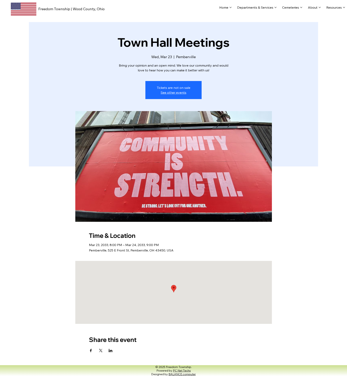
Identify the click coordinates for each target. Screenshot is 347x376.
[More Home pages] (231, 7)
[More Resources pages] (344, 7)
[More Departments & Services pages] (276, 7)
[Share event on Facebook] (91, 350)
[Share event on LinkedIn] (110, 350)
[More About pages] (320, 7)
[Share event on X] (101, 350)
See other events (173, 92)
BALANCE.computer (182, 374)
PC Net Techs (182, 370)
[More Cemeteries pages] (301, 7)
